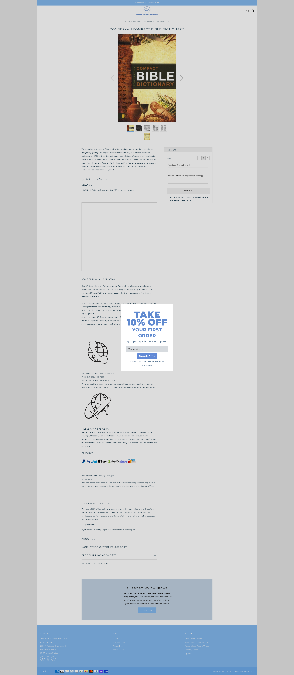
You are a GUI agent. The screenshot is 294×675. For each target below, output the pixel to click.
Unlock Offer (147, 356)
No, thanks (147, 366)
